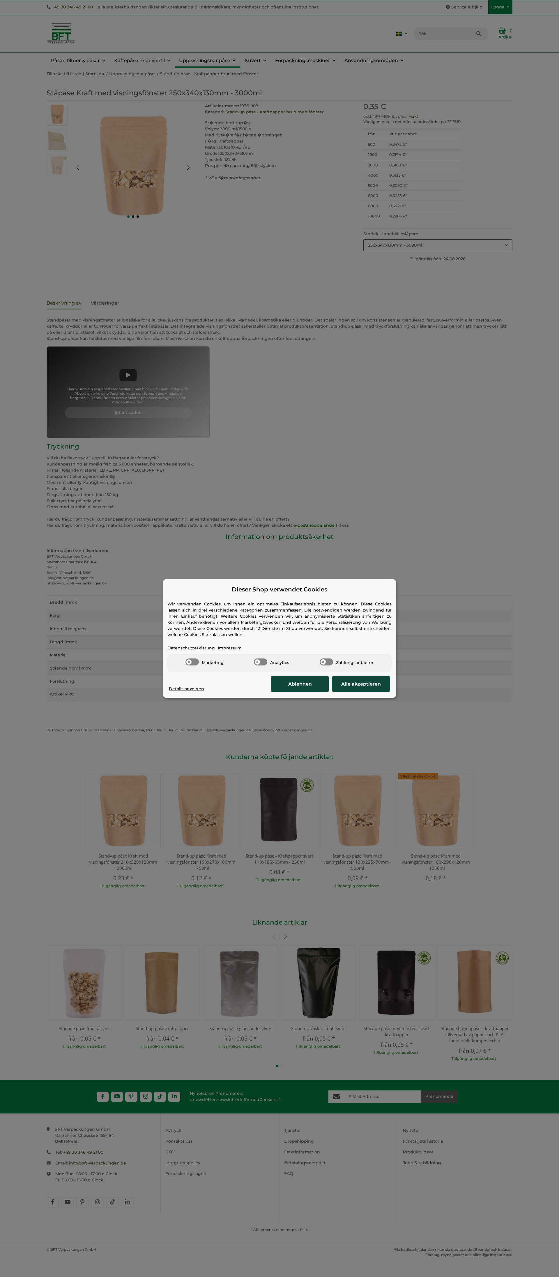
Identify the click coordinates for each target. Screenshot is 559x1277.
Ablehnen (300, 684)
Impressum (230, 648)
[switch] (192, 661)
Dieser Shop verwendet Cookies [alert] (279, 589)
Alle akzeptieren (361, 684)
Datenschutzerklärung (191, 648)
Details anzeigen (186, 688)
